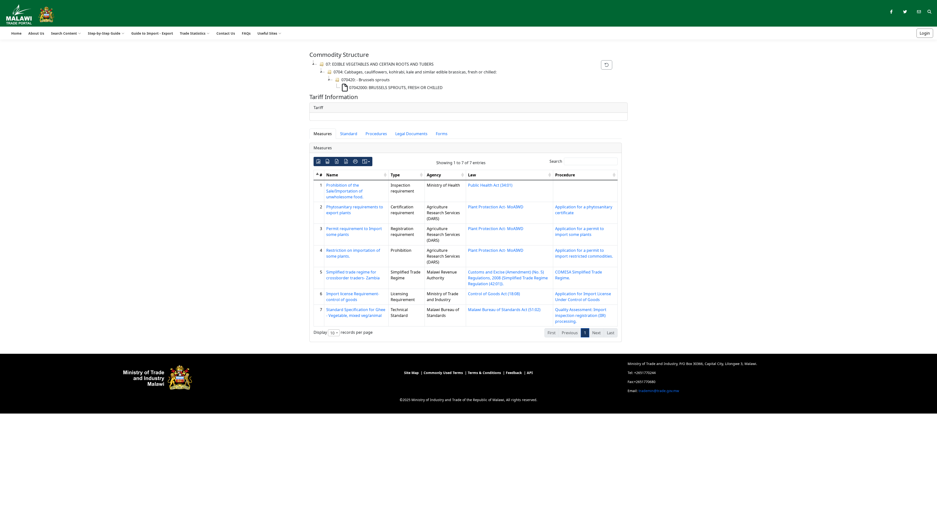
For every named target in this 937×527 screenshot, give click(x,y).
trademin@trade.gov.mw (659, 390)
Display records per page (343, 333)
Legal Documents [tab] (411, 133)
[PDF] (346, 161)
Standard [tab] (348, 133)
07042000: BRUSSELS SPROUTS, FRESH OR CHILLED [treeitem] (396, 87)
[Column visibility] (366, 161)
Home (16, 33)
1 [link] (585, 332)
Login (925, 33)
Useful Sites (267, 33)
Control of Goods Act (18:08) (494, 293)
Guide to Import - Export (152, 33)
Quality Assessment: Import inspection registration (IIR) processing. (580, 315)
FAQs (246, 33)
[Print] (355, 161)
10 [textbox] (332, 333)
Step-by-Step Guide (104, 33)
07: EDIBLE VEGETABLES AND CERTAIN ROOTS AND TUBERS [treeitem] (380, 64)
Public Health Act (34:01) (490, 185)
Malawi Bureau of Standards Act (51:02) (504, 309)
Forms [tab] (442, 133)
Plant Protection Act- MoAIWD (495, 207)
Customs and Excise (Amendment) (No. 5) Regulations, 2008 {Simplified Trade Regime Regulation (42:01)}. (508, 277)
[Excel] (337, 161)
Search (556, 161)
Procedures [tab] (376, 133)
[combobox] (334, 332)
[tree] (452, 75)
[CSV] (327, 161)
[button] (385, 175)
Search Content (64, 33)
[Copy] (318, 161)
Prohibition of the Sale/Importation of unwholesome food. (344, 191)
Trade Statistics (192, 33)
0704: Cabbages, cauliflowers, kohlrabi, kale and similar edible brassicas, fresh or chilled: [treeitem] (415, 72)
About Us (36, 33)
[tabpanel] (465, 242)
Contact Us (225, 33)
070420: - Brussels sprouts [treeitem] (365, 79)
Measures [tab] (323, 133)
